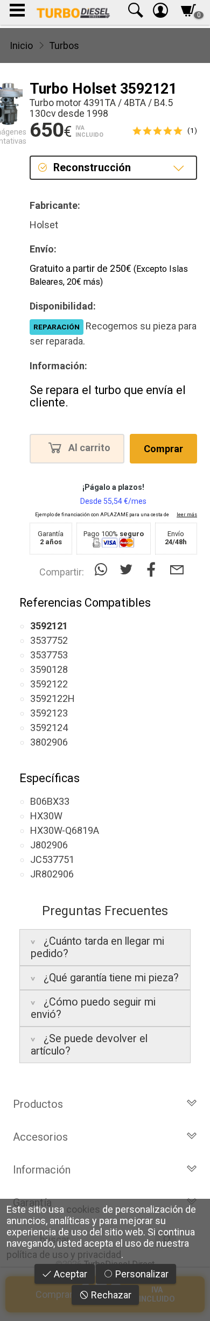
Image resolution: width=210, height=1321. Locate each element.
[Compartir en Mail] (177, 569)
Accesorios (40, 1136)
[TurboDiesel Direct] (72, 12)
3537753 (49, 654)
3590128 (49, 669)
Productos (38, 1104)
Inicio (21, 45)
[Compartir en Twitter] (128, 569)
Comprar (163, 448)
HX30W (46, 815)
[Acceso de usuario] (160, 12)
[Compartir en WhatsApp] (103, 569)
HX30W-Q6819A (64, 830)
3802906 (49, 742)
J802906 (49, 845)
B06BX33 (49, 801)
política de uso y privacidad (63, 1254)
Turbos (64, 45)
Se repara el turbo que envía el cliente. (108, 396)
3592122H (52, 698)
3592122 (49, 684)
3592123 (49, 713)
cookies (83, 1209)
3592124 (49, 727)
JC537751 (52, 859)
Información (42, 1169)
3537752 (49, 640)
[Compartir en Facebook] (153, 569)
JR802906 (52, 874)
